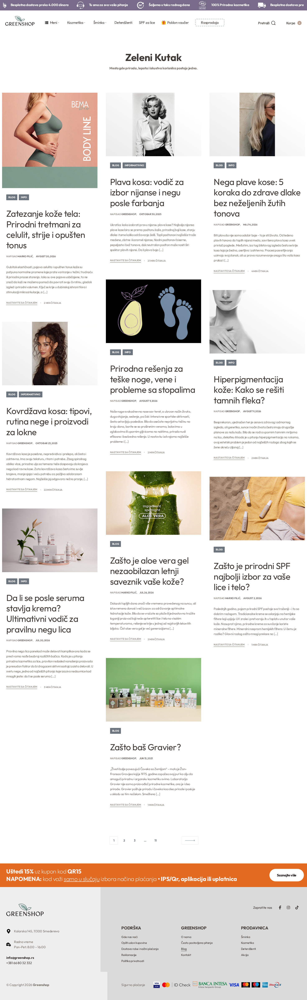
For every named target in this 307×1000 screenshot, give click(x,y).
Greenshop (128, 214)
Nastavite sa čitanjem (21, 303)
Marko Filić (25, 256)
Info (24, 197)
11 (155, 840)
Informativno (134, 165)
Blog (11, 197)
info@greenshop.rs (20, 958)
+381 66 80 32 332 (19, 963)
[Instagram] (288, 907)
